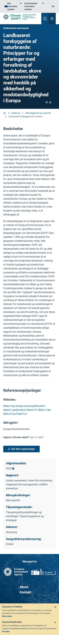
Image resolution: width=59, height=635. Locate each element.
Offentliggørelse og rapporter (38, 113)
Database (15, 113)
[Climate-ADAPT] (21, 17)
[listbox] (13, 6)
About (24, 587)
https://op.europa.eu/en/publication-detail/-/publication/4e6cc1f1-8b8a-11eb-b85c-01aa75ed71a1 (27, 409)
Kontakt (25, 592)
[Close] (55, 607)
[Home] (5, 113)
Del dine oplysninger (23, 448)
